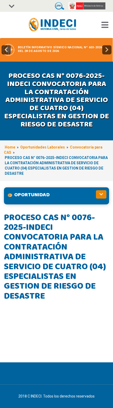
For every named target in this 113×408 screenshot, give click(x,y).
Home (10, 147)
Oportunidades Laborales (42, 147)
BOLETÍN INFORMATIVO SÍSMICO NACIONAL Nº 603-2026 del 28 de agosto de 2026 (60, 49)
